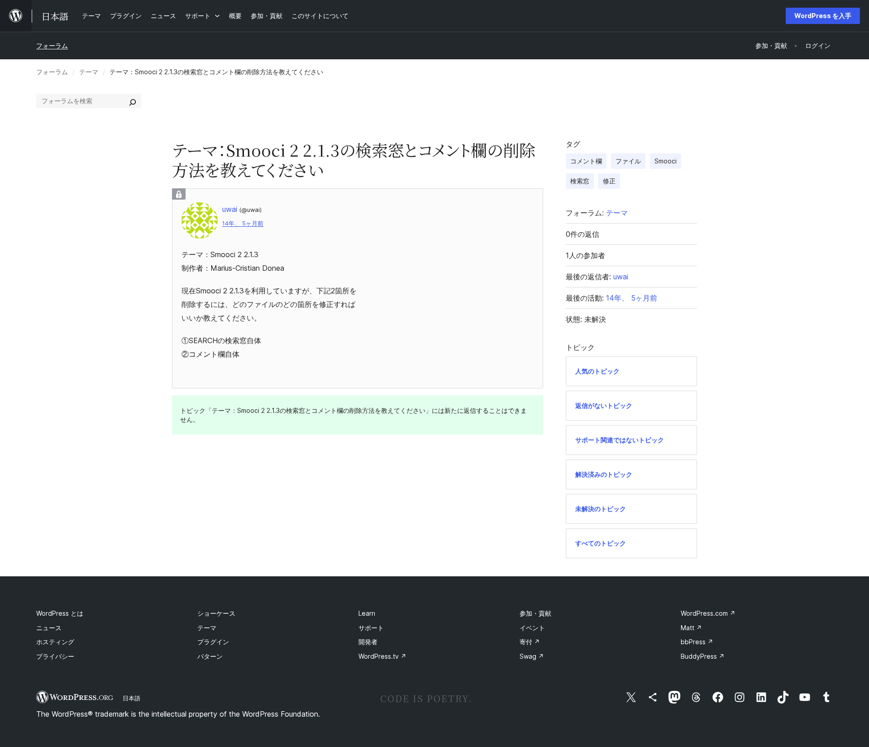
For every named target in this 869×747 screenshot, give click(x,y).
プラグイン (213, 642)
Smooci (665, 161)
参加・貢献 (535, 613)
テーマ (88, 72)
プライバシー (55, 656)
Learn (366, 613)
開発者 (367, 642)
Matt (691, 628)
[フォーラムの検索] (132, 101)
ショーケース (216, 613)
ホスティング (55, 642)
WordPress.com (708, 613)
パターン (210, 656)
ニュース (49, 628)
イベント (532, 628)
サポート (371, 628)
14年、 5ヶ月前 (242, 223)
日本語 (131, 698)
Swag (532, 656)
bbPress (697, 642)
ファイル (628, 161)
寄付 (530, 642)
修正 (609, 181)
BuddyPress (703, 656)
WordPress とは (59, 613)
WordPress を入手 (822, 15)
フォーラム (52, 45)
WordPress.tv (382, 656)
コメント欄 (586, 161)
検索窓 (579, 181)
